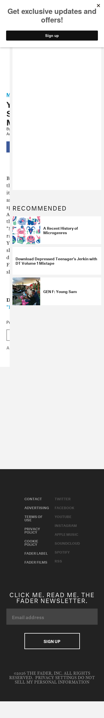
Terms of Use (33, 517)
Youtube (63, 516)
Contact (33, 498)
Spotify (62, 551)
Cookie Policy (31, 542)
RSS (58, 560)
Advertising (36, 507)
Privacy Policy (32, 530)
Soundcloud (67, 543)
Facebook (64, 507)
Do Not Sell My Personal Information (55, 680)
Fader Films (35, 561)
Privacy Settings (56, 678)
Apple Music (66, 534)
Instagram (66, 525)
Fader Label (36, 553)
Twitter (63, 498)
